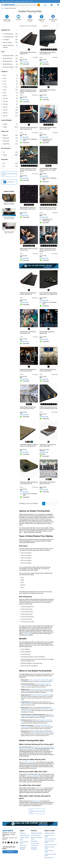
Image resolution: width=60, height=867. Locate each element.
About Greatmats (24, 835)
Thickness (4, 71)
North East (6, 138)
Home (2, 8)
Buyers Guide (9, 1)
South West (6, 144)
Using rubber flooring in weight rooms (40, 689)
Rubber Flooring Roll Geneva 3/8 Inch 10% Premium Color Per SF (28, 91)
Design (3, 1)
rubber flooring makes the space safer (42, 732)
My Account (23, 845)
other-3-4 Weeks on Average (8, 46)
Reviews (27, 1)
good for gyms (37, 801)
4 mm (4, 81)
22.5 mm (5, 104)
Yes (4, 163)
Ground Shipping (6, 120)
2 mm (4, 75)
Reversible (4, 159)
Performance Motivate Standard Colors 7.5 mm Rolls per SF (29, 445)
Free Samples (16, 1)
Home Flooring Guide (51, 844)
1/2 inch (5, 115)
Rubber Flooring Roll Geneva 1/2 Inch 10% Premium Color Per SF (28, 170)
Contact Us (23, 833)
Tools (31, 1)
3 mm (4, 78)
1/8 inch (5, 107)
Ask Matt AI (11, 182)
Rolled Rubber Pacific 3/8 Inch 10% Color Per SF (48, 128)
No (4, 152)
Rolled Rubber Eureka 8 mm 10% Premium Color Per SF (28, 208)
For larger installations (32, 776)
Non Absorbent (5, 148)
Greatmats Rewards (23, 848)
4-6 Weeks (6, 39)
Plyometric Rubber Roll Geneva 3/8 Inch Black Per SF (29, 128)
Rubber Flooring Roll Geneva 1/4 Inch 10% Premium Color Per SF (48, 250)
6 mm (4, 84)
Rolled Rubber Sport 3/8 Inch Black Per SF (48, 90)
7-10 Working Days (8, 36)
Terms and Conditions (34, 848)
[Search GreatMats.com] (38, 5)
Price (2, 51)
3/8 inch (5, 113)
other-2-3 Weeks (7, 42)
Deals (22, 1)
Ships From (4, 131)
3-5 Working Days (8, 34)
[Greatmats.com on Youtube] (8, 843)
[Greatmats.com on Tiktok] (14, 843)
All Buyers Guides (50, 833)
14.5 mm (5, 101)
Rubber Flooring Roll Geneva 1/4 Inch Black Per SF (48, 370)
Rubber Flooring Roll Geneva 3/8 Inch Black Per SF (28, 293)
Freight (5, 127)
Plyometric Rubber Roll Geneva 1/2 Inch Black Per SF (29, 482)
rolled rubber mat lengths (28, 762)
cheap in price (40, 788)
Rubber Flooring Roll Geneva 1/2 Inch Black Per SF (28, 370)
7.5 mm (5, 87)
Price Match (34, 845)
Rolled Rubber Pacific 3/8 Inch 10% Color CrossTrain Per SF (48, 208)
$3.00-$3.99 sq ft (7, 61)
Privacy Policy (35, 843)
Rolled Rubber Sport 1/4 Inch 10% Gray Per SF (28, 332)
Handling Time (5, 30)
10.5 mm (5, 98)
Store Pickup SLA (36, 835)
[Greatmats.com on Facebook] (3, 843)
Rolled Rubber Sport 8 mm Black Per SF (47, 332)
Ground (5, 124)
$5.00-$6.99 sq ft (7, 64)
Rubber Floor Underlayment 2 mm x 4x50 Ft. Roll (48, 445)
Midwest (5, 135)
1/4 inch (5, 110)
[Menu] (2, 5)
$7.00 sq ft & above (8, 67)
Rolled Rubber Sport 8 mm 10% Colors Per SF (29, 249)
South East (6, 141)
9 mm (4, 92)
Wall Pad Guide (49, 857)
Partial (5, 155)
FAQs (21, 839)
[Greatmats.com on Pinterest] (11, 843)
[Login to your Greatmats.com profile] (51, 5)
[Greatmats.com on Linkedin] (17, 843)
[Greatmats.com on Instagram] (5, 843)
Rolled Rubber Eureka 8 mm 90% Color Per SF (47, 482)
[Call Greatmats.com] (45, 5)
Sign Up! (10, 851)
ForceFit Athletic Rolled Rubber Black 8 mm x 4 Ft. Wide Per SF (48, 293)
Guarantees (34, 841)
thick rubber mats (26, 633)
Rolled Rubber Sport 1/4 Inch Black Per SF (28, 53)
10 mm (5, 95)
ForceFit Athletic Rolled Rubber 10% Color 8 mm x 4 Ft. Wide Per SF (48, 170)
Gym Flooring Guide (50, 839)
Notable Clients (24, 837)
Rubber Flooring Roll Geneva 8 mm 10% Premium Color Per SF (48, 407)
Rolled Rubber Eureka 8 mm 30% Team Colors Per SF (28, 407)
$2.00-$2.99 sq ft (7, 58)
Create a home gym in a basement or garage (41, 680)
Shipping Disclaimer (36, 833)
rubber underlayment (26, 703)
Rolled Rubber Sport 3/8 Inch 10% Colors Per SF (48, 53)
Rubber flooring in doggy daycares (41, 695)
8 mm (4, 89)
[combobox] (27, 5)
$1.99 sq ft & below (8, 55)
